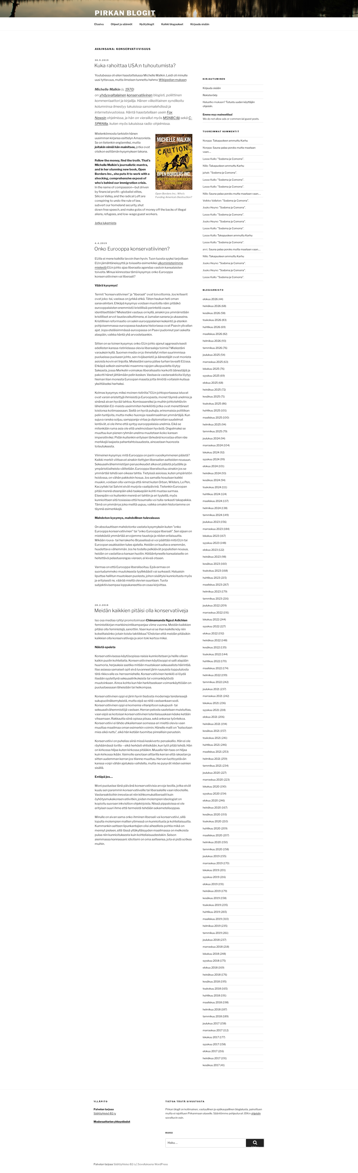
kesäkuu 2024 (211, 480)
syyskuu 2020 (211, 793)
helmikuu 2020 (212, 842)
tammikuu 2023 (212, 598)
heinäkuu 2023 (212, 556)
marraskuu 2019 (213, 863)
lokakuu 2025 (211, 368)
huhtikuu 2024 (211, 494)
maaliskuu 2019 (212, 918)
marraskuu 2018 (213, 946)
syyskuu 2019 (211, 877)
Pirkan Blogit (125, 13)
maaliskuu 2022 (212, 668)
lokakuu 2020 (211, 786)
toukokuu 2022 (212, 654)
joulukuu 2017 (211, 1023)
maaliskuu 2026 (212, 333)
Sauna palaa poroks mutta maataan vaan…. (235, 193)
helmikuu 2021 (211, 758)
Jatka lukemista (105, 223)
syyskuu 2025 (211, 375)
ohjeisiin (256, 1113)
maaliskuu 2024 (212, 501)
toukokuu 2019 (212, 904)
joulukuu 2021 (211, 689)
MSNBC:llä (171, 118)
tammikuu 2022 (212, 682)
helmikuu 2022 (212, 675)
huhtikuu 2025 (211, 410)
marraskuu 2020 (213, 779)
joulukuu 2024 (211, 438)
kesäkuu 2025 (211, 396)
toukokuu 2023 (212, 570)
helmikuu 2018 (212, 1009)
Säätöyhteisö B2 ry (105, 1113)
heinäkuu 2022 (212, 640)
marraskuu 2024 (213, 445)
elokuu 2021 (210, 716)
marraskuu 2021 (212, 696)
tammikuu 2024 (212, 514)
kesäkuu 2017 (211, 1065)
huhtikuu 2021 (211, 744)
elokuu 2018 (210, 967)
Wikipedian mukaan (172, 80)
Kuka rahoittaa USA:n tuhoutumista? (135, 65)
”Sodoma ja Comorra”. (230, 158)
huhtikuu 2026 (211, 327)
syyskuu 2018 (211, 960)
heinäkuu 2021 (211, 723)
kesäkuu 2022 (211, 647)
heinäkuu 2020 (212, 807)
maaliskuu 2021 (212, 751)
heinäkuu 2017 (211, 1058)
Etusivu (99, 24)
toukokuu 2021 (212, 737)
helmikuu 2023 (212, 591)
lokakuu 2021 (211, 703)
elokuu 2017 (210, 1051)
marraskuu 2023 (213, 528)
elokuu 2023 (210, 549)
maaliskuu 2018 (212, 1002)
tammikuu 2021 (212, 765)
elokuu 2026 (210, 299)
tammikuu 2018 (212, 1016)
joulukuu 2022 (211, 605)
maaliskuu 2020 (212, 835)
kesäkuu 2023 (211, 563)
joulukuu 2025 (211, 354)
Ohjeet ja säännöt (121, 24)
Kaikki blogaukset (172, 24)
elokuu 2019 (210, 884)
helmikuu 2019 (212, 925)
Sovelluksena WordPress (153, 1164)
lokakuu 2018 (211, 953)
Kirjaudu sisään (199, 24)
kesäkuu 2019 (211, 898)
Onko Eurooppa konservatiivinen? (132, 249)
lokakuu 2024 (211, 452)
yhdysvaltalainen (113, 95)
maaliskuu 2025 (212, 417)
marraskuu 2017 (212, 1030)
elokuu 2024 (210, 466)
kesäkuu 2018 (211, 981)
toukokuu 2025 (212, 403)
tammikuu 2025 (212, 431)
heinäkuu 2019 (212, 891)
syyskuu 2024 (211, 459)
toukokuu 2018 (212, 988)
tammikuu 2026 (212, 347)
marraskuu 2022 (213, 612)
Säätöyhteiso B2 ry (125, 1164)
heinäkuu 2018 (212, 974)
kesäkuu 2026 (211, 313)
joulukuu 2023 (211, 521)
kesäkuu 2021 (211, 730)
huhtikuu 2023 (211, 577)
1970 (129, 89)
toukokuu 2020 (212, 821)
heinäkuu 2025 (212, 389)
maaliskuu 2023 (212, 584)
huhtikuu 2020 (211, 828)
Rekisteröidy (210, 95)
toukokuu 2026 (212, 319)
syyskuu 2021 (211, 709)
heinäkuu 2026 (212, 305)
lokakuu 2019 (211, 870)
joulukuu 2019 (211, 856)
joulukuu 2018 (211, 939)
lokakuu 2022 (211, 619)
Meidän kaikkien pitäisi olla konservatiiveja (141, 610)
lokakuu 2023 (211, 535)
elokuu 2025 (210, 382)
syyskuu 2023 (211, 542)
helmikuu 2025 (212, 424)
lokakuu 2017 (211, 1037)
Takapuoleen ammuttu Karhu (230, 140)
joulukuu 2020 (211, 772)
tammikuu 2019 (212, 932)
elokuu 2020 (210, 800)
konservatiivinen (140, 95)
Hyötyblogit (146, 24)
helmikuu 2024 (212, 508)
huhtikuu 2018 (211, 995)
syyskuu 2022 (211, 626)
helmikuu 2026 (212, 340)
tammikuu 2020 (212, 849)
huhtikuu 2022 (211, 661)
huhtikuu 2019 (211, 911)
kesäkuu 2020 (211, 814)
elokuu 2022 (210, 633)
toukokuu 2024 (212, 487)
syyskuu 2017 (211, 1044)
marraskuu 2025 (213, 361)
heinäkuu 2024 (212, 473)
